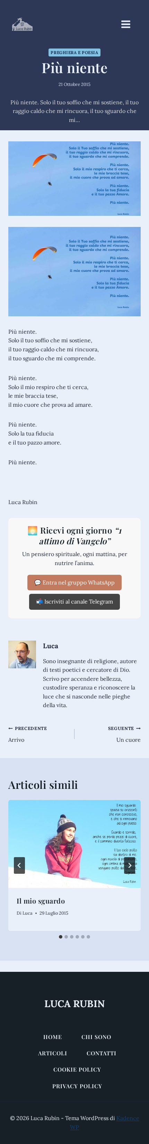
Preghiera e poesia (74, 52)
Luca (50, 646)
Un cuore (124, 734)
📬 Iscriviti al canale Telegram (74, 601)
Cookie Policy (77, 1069)
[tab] (60, 937)
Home (52, 1036)
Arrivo (27, 734)
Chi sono (96, 1036)
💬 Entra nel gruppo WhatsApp (74, 582)
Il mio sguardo (41, 900)
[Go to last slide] (19, 865)
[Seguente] (129, 865)
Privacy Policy (77, 1086)
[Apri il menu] (129, 24)
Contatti (101, 1053)
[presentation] (74, 844)
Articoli (52, 1053)
